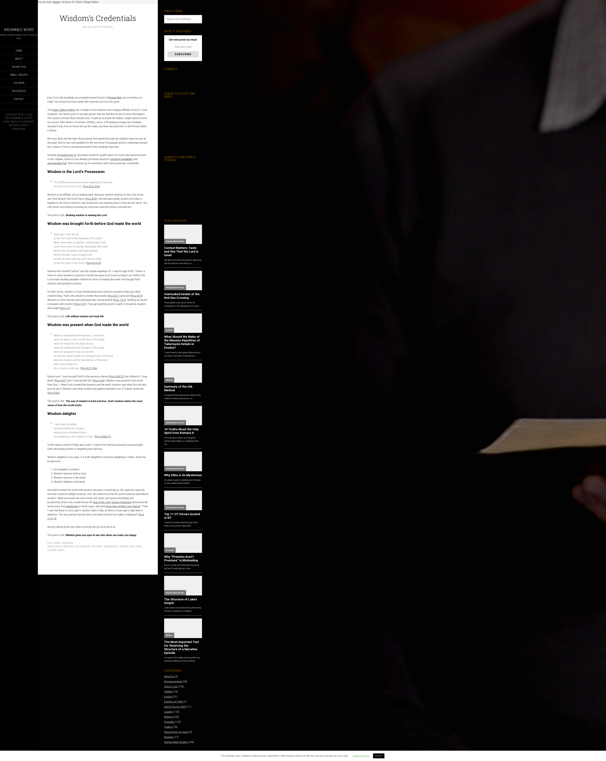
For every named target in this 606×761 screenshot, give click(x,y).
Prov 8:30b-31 (103, 436)
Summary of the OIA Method (178, 388)
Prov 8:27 (60, 380)
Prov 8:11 (113, 295)
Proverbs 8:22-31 (67, 155)
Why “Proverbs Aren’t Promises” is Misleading (181, 558)
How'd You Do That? (175, 706)
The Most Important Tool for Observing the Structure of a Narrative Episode (181, 647)
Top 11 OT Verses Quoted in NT (182, 516)
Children (168, 691)
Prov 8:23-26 (93, 263)
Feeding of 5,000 (173, 701)
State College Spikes (63, 109)
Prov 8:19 (136, 295)
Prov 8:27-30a (89, 368)
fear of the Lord (101, 502)
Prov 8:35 (91, 198)
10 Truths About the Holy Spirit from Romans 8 (181, 431)
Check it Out (170, 686)
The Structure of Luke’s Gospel (180, 601)
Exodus (169, 330)
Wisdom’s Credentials (98, 18)
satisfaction (71, 506)
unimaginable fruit (57, 163)
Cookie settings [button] (360, 755)
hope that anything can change (123, 506)
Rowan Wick (115, 97)
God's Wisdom (82, 546)
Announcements (173, 681)
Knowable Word (19, 29)
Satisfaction (126, 546)
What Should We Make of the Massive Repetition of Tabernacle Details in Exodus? (182, 342)
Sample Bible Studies (175, 241)
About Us (169, 676)
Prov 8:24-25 (116, 376)
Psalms (168, 726)
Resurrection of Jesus (176, 732)
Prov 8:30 (98, 380)
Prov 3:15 (80, 304)
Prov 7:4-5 (119, 299)
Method (169, 380)
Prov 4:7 (65, 308)
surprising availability (121, 159)
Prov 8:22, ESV (91, 186)
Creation (68, 546)
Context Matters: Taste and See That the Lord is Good (181, 251)
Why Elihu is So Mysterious (183, 475)
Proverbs (67, 543)
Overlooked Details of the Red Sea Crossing (182, 296)
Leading (168, 711)
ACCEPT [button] (379, 756)
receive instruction (121, 502)
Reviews (168, 737)
